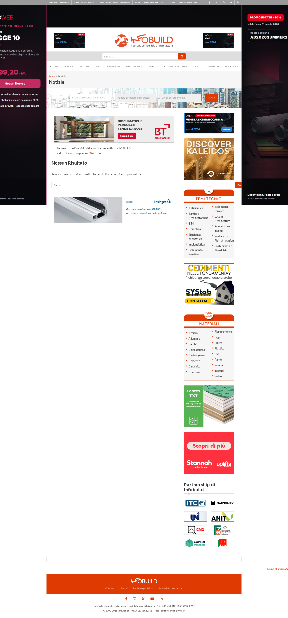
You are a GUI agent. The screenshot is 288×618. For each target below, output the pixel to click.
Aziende (54, 66)
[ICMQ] (195, 529)
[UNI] (195, 516)
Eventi (198, 66)
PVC (217, 354)
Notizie (99, 66)
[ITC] (195, 503)
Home (52, 76)
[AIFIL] (222, 543)
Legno (218, 337)
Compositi (195, 372)
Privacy (181, 610)
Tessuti (219, 370)
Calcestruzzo (196, 349)
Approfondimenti (135, 66)
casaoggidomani (84, 2)
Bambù (192, 344)
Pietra (218, 342)
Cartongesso (196, 355)
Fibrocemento (223, 331)
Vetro (218, 376)
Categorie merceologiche (177, 66)
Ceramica (194, 366)
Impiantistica (196, 244)
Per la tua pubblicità (143, 588)
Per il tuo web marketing (149, 2)
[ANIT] (222, 516)
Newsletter (231, 66)
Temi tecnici (84, 66)
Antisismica (195, 208)
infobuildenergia (59, 2)
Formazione (213, 66)
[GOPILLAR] (195, 543)
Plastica (219, 348)
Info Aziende (114, 66)
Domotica (194, 229)
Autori (124, 588)
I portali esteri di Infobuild (114, 2)
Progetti (153, 66)
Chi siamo (110, 588)
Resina (218, 365)
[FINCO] (222, 529)
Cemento (194, 361)
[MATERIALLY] (222, 503)
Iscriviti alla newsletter (183, 2)
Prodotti (68, 66)
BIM (191, 223)
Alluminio (194, 338)
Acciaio (193, 333)
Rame (218, 359)
